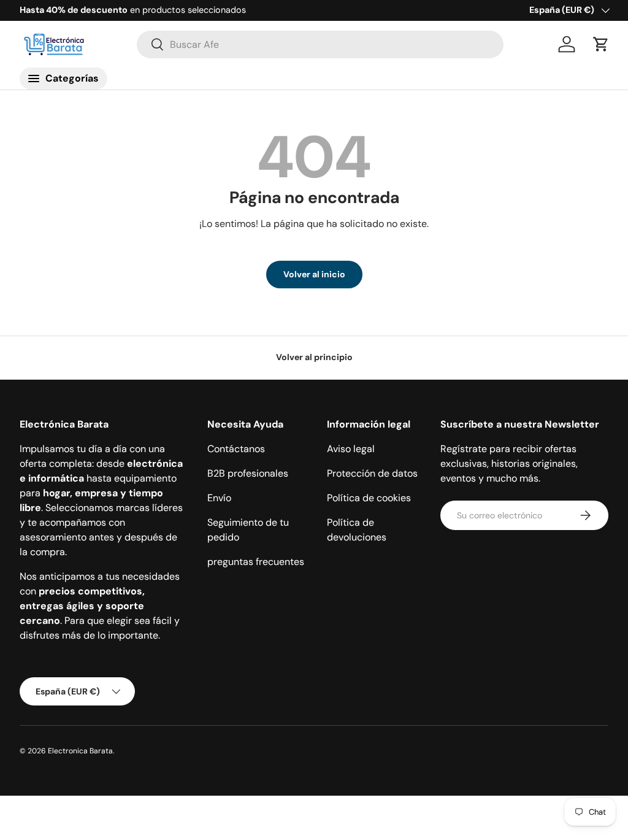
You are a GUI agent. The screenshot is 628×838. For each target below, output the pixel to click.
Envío (219, 497)
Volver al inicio (314, 274)
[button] (601, 44)
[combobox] (320, 44)
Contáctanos (236, 448)
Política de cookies (369, 497)
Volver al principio (314, 357)
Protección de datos (372, 473)
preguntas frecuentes (255, 561)
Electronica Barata (80, 751)
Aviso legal (351, 448)
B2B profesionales (247, 473)
